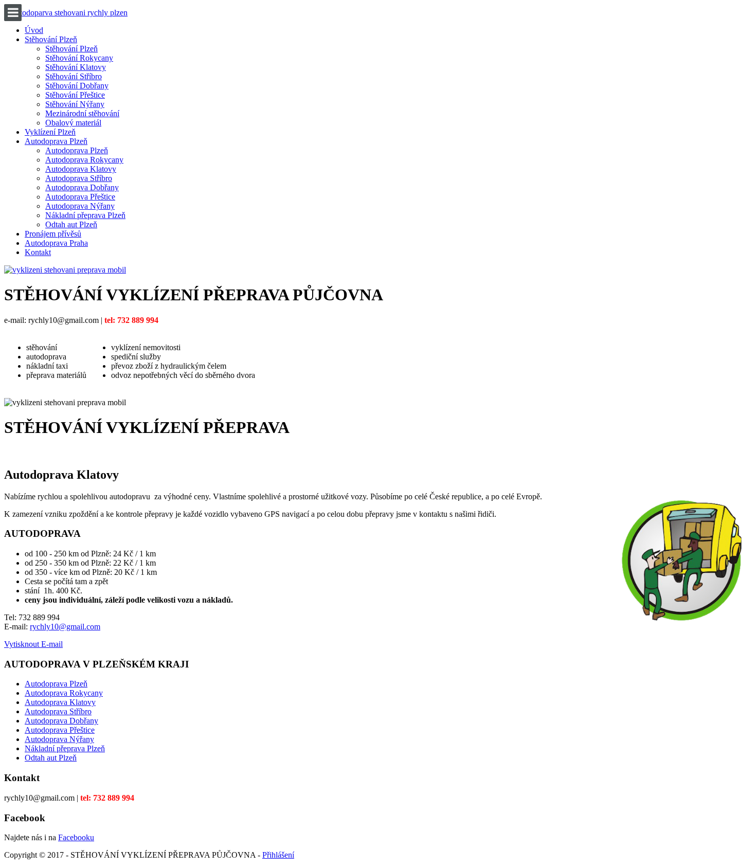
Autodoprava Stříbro (78, 178)
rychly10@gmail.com (65, 626)
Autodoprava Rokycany (84, 159)
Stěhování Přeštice (75, 95)
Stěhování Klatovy (75, 67)
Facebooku (76, 837)
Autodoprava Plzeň (56, 141)
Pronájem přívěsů (53, 233)
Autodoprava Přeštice (80, 196)
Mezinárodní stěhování (82, 113)
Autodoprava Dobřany (82, 187)
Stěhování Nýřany (74, 104)
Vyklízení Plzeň (50, 132)
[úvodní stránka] (65, 269)
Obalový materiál (73, 122)
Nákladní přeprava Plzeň (85, 215)
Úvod (34, 30)
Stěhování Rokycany (79, 57)
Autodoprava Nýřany (80, 206)
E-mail (52, 644)
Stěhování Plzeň (51, 39)
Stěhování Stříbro (73, 76)
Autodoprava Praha (56, 243)
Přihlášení (278, 855)
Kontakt (38, 252)
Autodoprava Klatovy (80, 169)
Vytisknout (22, 644)
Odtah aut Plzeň (71, 224)
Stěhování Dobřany (77, 85)
